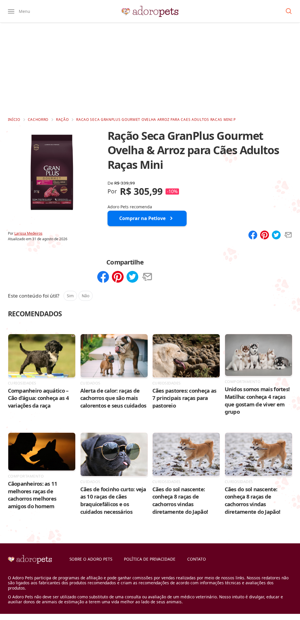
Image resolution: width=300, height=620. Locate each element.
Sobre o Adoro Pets (90, 559)
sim (70, 295)
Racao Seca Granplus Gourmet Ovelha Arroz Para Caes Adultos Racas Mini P (156, 119)
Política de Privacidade (149, 559)
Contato (196, 559)
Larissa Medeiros (28, 233)
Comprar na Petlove (142, 218)
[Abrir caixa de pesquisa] (288, 11)
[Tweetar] (276, 236)
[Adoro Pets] (150, 11)
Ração (62, 119)
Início (14, 119)
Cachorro (38, 119)
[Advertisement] (150, 70)
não (85, 295)
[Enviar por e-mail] (288, 236)
